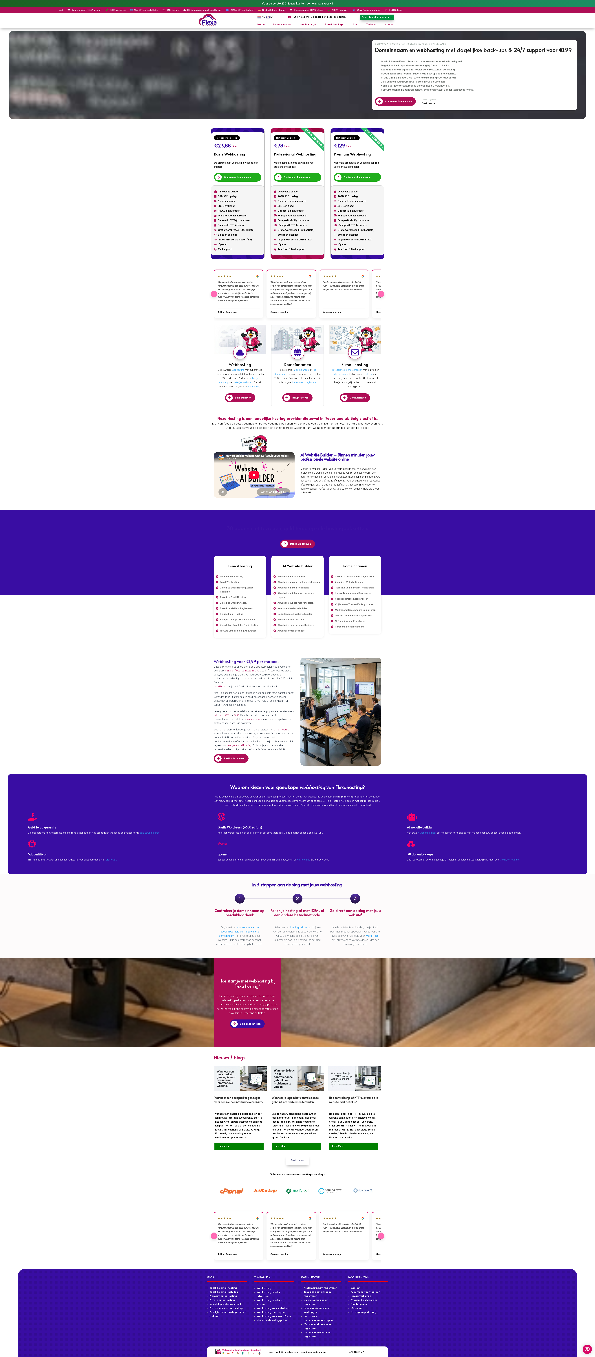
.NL (215, 715)
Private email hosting (222, 1300)
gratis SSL (111, 859)
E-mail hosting (333, 24)
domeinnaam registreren (304, 382)
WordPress (220, 686)
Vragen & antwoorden (364, 1300)
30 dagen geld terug (363, 1312)
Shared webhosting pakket (273, 1320)
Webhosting (307, 24)
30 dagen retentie (509, 859)
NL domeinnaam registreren (320, 1287)
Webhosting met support (272, 1312)
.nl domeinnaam (301, 369)
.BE (220, 715)
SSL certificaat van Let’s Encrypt (242, 670)
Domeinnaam (281, 24)
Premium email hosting (223, 1296)
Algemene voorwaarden (365, 1292)
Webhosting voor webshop (273, 1308)
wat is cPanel (304, 859)
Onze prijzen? (429, 99)
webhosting (238, 369)
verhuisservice (255, 719)
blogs (255, 378)
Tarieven (371, 24)
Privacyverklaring (361, 1296)
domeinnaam (341, 374)
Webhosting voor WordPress (274, 1316)
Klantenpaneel (359, 1304)
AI (354, 24)
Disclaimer (357, 1308)
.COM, (226, 715)
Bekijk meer (297, 1160)
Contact (389, 24)
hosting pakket (298, 927)
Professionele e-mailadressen (346, 369)
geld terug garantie (150, 832)
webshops (224, 382)
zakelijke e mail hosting (238, 745)
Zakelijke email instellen (223, 1292)
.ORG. (236, 715)
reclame (368, 374)
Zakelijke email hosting (223, 1287)
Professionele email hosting (226, 1308)
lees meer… (224, 1146)
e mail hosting (281, 729)
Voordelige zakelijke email (225, 1304)
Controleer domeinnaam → (377, 17)
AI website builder (427, 832)
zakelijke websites (243, 382)
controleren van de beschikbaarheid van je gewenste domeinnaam (239, 931)
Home (261, 24)
